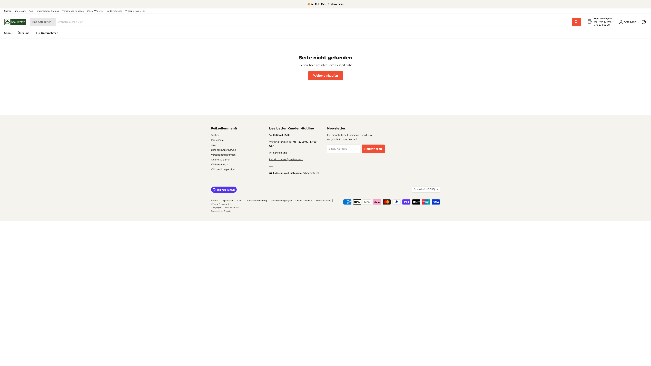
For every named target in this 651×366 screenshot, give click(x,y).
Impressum (20, 11)
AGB (31, 11)
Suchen (7, 11)
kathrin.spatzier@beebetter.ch (286, 159)
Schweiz (424, 189)
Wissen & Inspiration (135, 11)
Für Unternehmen (47, 33)
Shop (7, 33)
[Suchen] (576, 22)
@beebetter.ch (311, 173)
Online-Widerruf (95, 11)
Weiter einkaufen (325, 76)
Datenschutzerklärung (48, 11)
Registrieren (373, 149)
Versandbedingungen (73, 11)
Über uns (24, 33)
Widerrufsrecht (114, 11)
